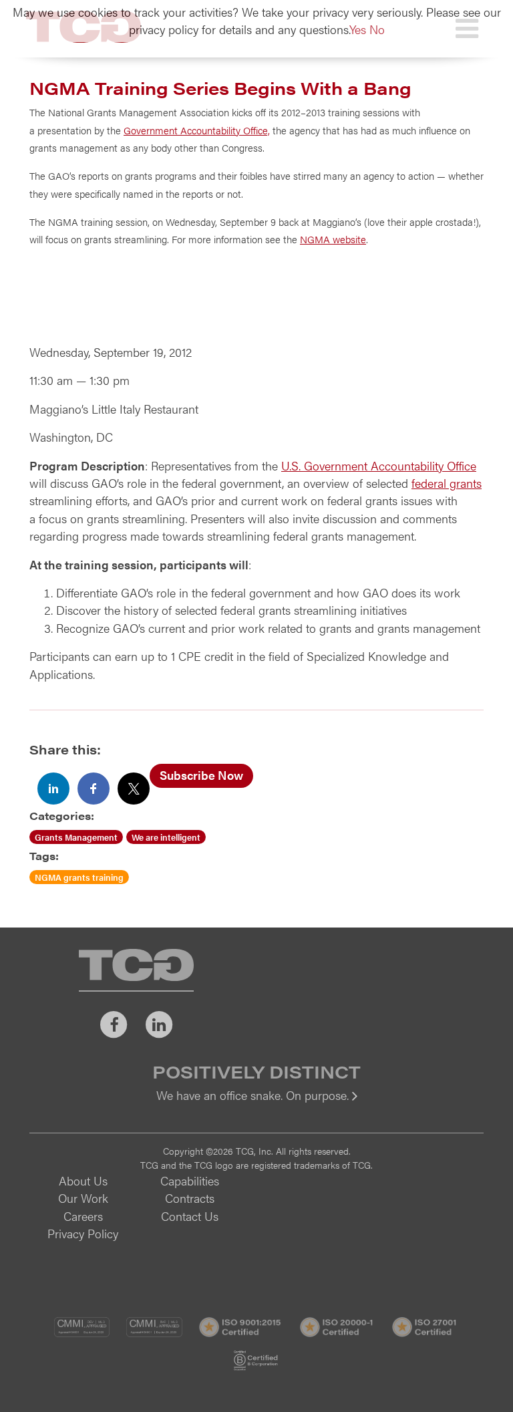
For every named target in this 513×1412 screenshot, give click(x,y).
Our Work (83, 1197)
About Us (83, 1180)
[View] (256, 1104)
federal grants (446, 482)
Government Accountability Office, (197, 130)
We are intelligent (166, 837)
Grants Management (76, 837)
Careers (83, 1216)
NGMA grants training (79, 877)
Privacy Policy (82, 1233)
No (377, 29)
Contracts (189, 1197)
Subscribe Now (201, 774)
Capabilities (189, 1180)
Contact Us (189, 1216)
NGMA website (333, 239)
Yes (357, 29)
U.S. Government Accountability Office (378, 465)
